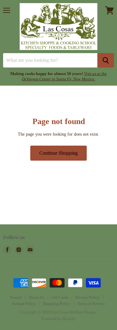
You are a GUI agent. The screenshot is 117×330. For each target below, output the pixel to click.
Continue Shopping (58, 153)
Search (16, 297)
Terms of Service (91, 303)
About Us (36, 297)
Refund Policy (24, 303)
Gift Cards (59, 297)
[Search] (105, 60)
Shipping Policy (57, 303)
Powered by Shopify (58, 318)
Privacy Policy (87, 297)
